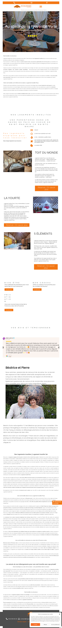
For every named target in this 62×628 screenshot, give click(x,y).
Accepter (35, 624)
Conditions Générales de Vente (36, 612)
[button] (59, 614)
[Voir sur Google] (4, 338)
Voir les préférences (55, 624)
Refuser (45, 624)
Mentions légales (21, 612)
